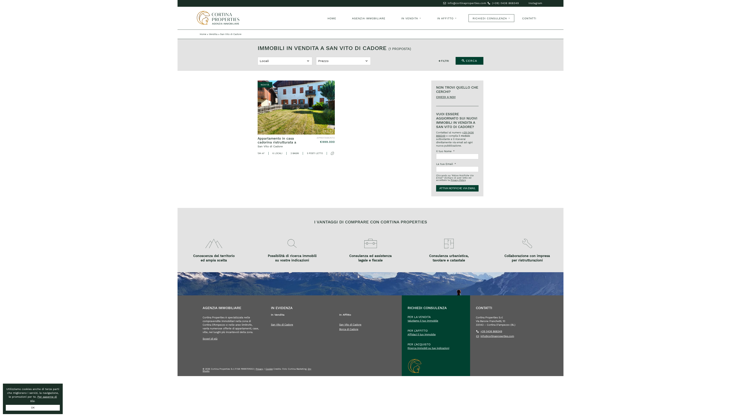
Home (331, 18)
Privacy (259, 369)
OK (33, 407)
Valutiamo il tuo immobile (423, 320)
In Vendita (409, 18)
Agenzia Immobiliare (368, 18)
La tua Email (446, 163)
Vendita (213, 34)
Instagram (535, 3)
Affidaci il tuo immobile (422, 334)
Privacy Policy (458, 180)
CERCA (471, 61)
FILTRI (445, 60)
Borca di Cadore (348, 329)
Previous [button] (325, 130)
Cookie (269, 369)
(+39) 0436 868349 (505, 3)
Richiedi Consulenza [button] (490, 18)
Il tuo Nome (445, 151)
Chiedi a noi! (446, 97)
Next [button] (330, 130)
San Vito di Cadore (282, 324)
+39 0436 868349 (491, 331)
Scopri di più (210, 338)
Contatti (529, 18)
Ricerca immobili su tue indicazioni (428, 348)
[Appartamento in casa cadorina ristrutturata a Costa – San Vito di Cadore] (296, 118)
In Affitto (445, 18)
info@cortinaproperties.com (467, 3)
